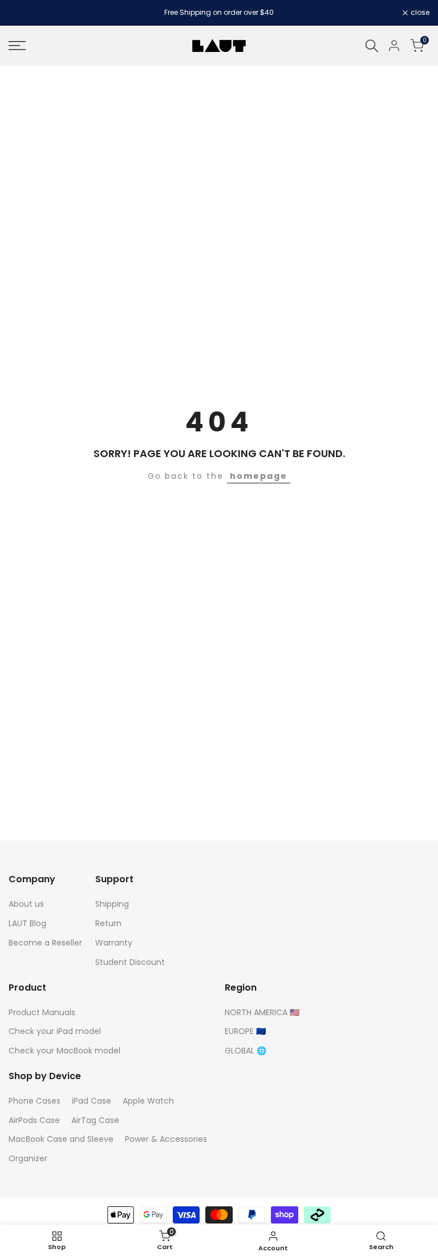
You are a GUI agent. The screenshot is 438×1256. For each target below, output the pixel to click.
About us (26, 904)
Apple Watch (148, 1100)
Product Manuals (42, 1012)
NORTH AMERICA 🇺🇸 (262, 1012)
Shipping (112, 904)
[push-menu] (17, 45)
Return (108, 923)
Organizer (28, 1158)
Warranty (113, 942)
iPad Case (91, 1100)
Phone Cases (34, 1100)
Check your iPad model (55, 1031)
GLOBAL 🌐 (245, 1050)
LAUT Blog (27, 923)
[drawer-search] (372, 45)
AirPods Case (34, 1120)
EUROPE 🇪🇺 (245, 1031)
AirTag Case (95, 1120)
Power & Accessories (166, 1139)
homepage (258, 476)
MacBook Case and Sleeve (61, 1139)
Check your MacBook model (64, 1050)
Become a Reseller (45, 942)
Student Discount (130, 962)
